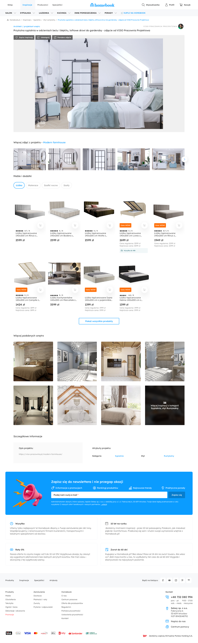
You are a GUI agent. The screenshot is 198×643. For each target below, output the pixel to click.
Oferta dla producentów (72, 603)
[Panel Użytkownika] (169, 5)
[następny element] (184, 159)
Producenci (42, 5)
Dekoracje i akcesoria (15, 611)
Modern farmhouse (54, 142)
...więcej (104, 504)
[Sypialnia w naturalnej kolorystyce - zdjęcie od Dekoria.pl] (121, 405)
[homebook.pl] (102, 5)
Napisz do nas (178, 621)
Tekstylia (9, 603)
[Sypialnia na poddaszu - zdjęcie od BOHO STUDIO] (77, 405)
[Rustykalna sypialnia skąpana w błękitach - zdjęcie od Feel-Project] (77, 361)
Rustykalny (169, 456)
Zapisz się (177, 495)
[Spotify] (189, 580)
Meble (8, 595)
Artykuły (53, 580)
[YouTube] (169, 580)
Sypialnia (119, 456)
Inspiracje (27, 5)
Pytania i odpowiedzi (43, 607)
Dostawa (38, 595)
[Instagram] (176, 580)
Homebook (66, 592)
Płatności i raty (40, 599)
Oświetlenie (10, 599)
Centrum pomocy (180, 626)
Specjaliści (57, 5)
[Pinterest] (182, 580)
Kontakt (65, 618)
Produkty (9, 580)
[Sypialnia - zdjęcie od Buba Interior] (33, 361)
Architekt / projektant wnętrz (26, 26)
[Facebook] (163, 580)
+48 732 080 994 (182, 597)
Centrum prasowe (69, 599)
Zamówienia (39, 592)
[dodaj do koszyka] (40, 225)
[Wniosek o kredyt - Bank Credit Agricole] (91, 633)
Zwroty (37, 603)
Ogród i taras (11, 607)
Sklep (10, 5)
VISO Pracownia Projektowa (160, 26)
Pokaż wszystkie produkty (99, 321)
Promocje (9, 614)
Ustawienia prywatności (72, 614)
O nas (64, 595)
